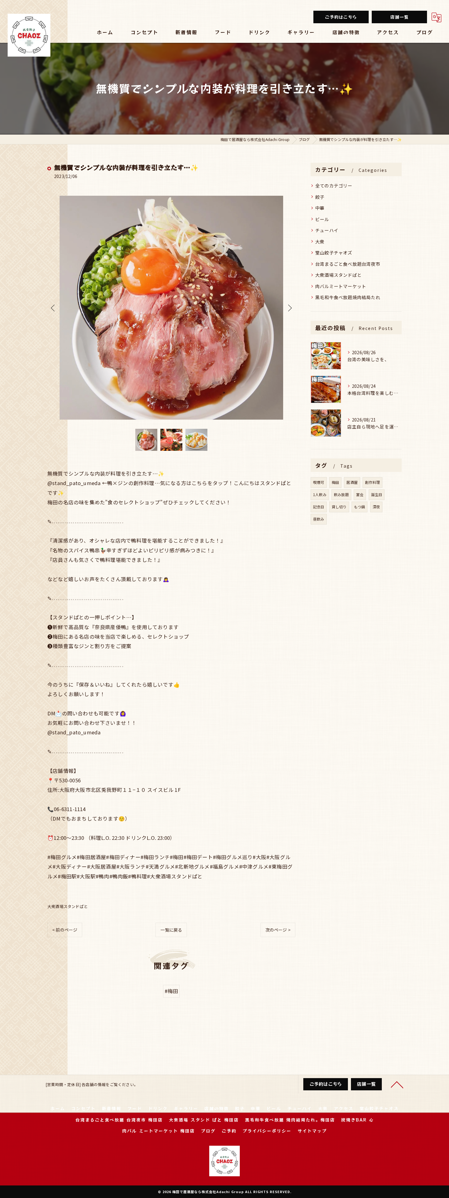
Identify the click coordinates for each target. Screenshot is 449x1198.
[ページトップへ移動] (397, 1084)
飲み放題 (341, 494)
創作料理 (372, 482)
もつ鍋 (359, 506)
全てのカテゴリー (333, 185)
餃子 (319, 197)
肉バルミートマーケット (340, 286)
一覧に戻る (171, 930)
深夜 (376, 506)
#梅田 (171, 991)
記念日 (318, 506)
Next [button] (289, 308)
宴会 (359, 494)
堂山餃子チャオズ (333, 252)
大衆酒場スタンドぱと (67, 906)
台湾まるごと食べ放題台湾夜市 (347, 264)
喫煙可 (318, 482)
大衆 (319, 241)
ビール (322, 219)
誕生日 (376, 494)
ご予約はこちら (341, 17)
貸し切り (339, 506)
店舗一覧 (399, 17)
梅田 (335, 482)
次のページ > (277, 930)
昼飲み (318, 518)
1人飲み (320, 494)
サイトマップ (312, 1131)
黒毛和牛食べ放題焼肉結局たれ (347, 297)
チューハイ (326, 230)
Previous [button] (53, 308)
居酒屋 (352, 482)
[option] (171, 308)
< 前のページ (64, 930)
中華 (319, 208)
